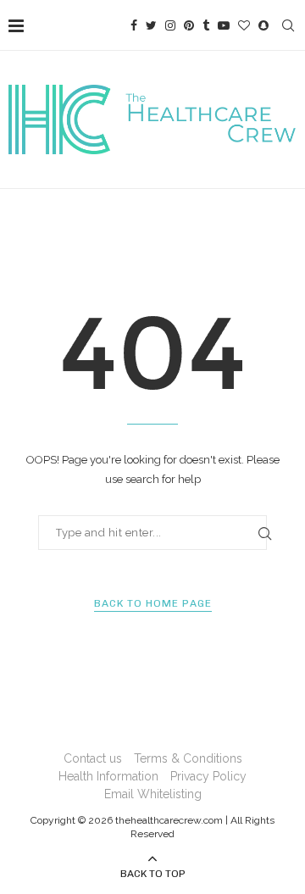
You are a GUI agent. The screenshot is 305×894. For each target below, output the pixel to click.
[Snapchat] (263, 25)
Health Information (108, 776)
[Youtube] (224, 25)
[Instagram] (170, 25)
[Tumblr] (205, 25)
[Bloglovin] (244, 25)
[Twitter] (151, 25)
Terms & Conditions (188, 758)
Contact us (93, 758)
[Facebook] (133, 25)
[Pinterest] (189, 25)
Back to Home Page (153, 603)
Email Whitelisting (153, 794)
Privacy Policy (208, 776)
